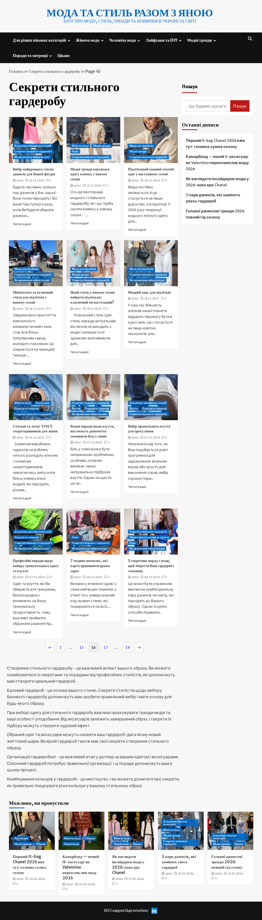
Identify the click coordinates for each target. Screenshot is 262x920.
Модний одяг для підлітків (149, 292)
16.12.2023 (36, 437)
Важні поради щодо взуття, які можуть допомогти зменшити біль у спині (92, 431)
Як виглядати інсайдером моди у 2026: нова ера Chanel (217, 181)
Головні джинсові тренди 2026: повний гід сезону (215, 214)
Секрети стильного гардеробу (54, 71)
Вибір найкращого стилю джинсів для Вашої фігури (34, 172)
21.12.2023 (36, 180)
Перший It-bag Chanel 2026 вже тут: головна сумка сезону (215, 143)
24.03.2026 (37, 879)
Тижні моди (71, 844)
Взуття (76, 408)
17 (105, 647)
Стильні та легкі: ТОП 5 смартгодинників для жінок (35, 429)
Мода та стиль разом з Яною (130, 12)
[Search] (250, 38)
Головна (16, 71)
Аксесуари (42, 403)
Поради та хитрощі (30, 55)
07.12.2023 (94, 442)
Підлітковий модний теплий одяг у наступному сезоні (151, 172)
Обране (41, 844)
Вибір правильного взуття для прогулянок (149, 429)
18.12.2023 (36, 308)
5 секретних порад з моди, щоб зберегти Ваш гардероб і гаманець (151, 565)
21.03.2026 (136, 879)
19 (127, 647)
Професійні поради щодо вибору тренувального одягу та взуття (36, 565)
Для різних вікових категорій (39, 40)
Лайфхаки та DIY (161, 40)
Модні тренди (199, 40)
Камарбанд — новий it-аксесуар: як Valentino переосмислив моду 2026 (217, 162)
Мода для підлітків (141, 145)
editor (20, 180)
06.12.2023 (94, 577)
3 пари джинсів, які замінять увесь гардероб (213, 197)
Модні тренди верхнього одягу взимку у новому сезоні (90, 174)
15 (81, 647)
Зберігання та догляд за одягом (149, 537)
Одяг (75, 151)
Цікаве (63, 55)
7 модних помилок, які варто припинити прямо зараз (90, 565)
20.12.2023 (152, 180)
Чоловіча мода (122, 40)
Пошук (190, 86)
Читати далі (22, 224)
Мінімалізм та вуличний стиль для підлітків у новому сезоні (33, 297)
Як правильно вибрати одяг (32, 157)
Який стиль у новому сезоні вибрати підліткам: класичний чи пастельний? (92, 297)
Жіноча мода (87, 40)
